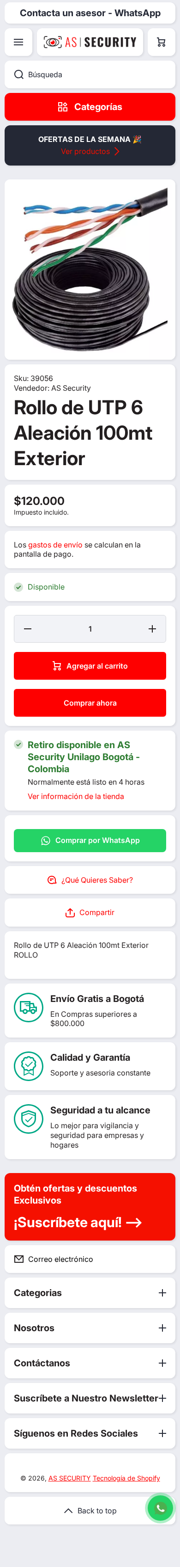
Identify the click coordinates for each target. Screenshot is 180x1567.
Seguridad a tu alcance (100, 1110)
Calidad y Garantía (90, 1057)
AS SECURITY (69, 1478)
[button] (161, 42)
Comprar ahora (90, 702)
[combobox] (90, 74)
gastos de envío (55, 544)
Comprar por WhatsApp (97, 840)
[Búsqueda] (14, 74)
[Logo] (90, 42)
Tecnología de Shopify (126, 1478)
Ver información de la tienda (76, 796)
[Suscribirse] (161, 1259)
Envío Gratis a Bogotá (97, 998)
